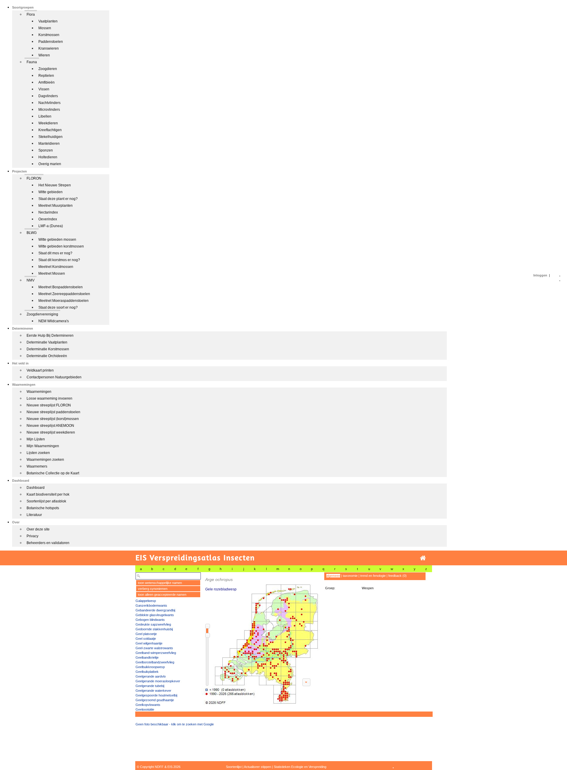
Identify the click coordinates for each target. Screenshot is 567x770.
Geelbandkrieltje (147, 657)
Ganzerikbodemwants (151, 605)
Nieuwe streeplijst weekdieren (51, 432)
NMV (31, 280)
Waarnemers (37, 466)
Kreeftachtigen (50, 130)
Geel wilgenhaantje (149, 643)
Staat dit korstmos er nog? (59, 260)
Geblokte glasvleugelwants (155, 615)
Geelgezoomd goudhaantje (155, 700)
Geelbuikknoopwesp (150, 667)
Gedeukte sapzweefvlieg (153, 624)
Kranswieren (48, 48)
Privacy (32, 536)
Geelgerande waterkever (153, 690)
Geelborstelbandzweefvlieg (155, 662)
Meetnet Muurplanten (55, 206)
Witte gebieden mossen (57, 239)
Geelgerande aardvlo (151, 676)
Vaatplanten (48, 21)
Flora (31, 14)
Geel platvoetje (146, 634)
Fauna (32, 62)
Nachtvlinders (49, 103)
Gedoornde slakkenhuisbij (154, 629)
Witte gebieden (50, 192)
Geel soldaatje (146, 638)
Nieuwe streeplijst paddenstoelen (53, 412)
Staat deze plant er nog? (58, 199)
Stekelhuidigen (50, 137)
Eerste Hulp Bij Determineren (50, 335)
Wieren (44, 55)
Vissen (43, 89)
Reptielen (46, 76)
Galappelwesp (146, 601)
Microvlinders (49, 110)
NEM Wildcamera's (53, 321)
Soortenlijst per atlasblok (46, 501)
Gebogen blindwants (150, 619)
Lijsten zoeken (38, 453)
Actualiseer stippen (257, 767)
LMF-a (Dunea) (50, 226)
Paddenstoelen (50, 42)
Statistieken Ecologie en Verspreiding (300, 767)
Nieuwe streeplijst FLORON (49, 405)
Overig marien (49, 164)
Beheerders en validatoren (48, 543)
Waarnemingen (39, 392)
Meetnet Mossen (51, 273)
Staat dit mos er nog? (55, 253)
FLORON (34, 178)
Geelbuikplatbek (147, 671)
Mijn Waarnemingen (43, 446)
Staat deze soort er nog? (58, 307)
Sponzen (45, 150)
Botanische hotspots (43, 508)
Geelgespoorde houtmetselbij (156, 695)
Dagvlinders (48, 96)
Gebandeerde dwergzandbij (155, 610)
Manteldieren (49, 143)
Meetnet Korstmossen (55, 267)
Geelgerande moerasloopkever (158, 681)
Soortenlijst (234, 767)
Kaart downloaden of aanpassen (306, 682)
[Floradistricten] (260, 638)
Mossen (44, 28)
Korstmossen (48, 35)
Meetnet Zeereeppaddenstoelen (64, 294)
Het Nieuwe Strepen (54, 185)
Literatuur (34, 515)
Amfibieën (46, 82)
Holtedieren (47, 157)
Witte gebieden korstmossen (61, 246)
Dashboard (36, 488)
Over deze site (38, 529)
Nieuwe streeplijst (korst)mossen (53, 419)
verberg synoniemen (152, 588)
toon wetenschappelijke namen (160, 583)
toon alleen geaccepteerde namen (162, 594)
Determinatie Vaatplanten (47, 342)
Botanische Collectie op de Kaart (53, 473)
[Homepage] (423, 558)
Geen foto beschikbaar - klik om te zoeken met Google (175, 724)
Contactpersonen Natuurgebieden (54, 377)
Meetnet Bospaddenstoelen (60, 287)
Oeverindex (47, 219)
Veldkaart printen (40, 370)
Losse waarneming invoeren (49, 398)
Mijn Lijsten (36, 439)
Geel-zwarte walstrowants (154, 648)
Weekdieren (48, 123)
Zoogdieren (47, 69)
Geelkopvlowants (148, 704)
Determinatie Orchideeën (47, 356)
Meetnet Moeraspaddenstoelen (63, 301)
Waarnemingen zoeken (45, 460)
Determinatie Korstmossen (48, 349)
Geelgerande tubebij (150, 686)
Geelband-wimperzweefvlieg (156, 653)
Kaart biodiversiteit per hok (48, 494)
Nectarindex (48, 212)
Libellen (44, 116)
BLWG (32, 233)
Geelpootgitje (145, 709)
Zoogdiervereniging (42, 314)
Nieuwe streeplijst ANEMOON (50, 426)
